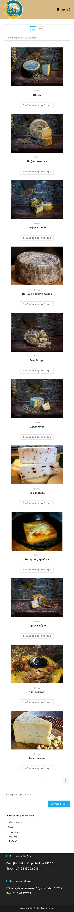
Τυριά (11, 827)
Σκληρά (37, 91)
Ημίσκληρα (14, 832)
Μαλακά (13, 836)
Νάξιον (37, 95)
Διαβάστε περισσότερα (37, 105)
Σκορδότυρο (37, 360)
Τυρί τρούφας (37, 758)
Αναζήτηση (59, 804)
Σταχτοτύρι (37, 426)
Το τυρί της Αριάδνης (37, 559)
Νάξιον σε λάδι (37, 227)
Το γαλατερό (37, 493)
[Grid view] (33, 29)
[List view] (41, 29)
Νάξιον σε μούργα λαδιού (37, 294)
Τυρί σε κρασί (37, 692)
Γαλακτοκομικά (15, 822)
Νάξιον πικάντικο (37, 161)
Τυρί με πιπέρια (37, 625)
